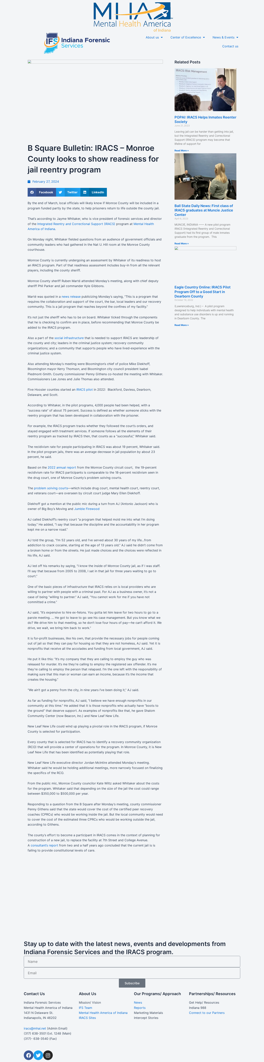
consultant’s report (44, 845)
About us (152, 37)
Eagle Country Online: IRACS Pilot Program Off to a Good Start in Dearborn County (203, 291)
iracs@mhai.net (35, 1028)
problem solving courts (51, 488)
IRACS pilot (84, 389)
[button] (42, 192)
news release (71, 296)
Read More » (182, 150)
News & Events (223, 37)
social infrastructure (69, 338)
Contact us (230, 46)
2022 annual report (62, 467)
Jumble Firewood (87, 509)
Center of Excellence (185, 37)
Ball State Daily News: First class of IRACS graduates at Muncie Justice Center (204, 210)
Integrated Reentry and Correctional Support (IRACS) (76, 224)
